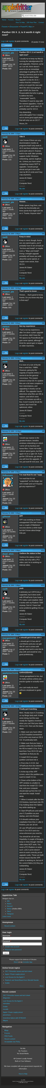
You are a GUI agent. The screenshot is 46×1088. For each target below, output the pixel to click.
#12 (42, 585)
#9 (43, 472)
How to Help (23, 1074)
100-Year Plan (32, 22)
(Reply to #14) (27, 706)
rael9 (4, 137)
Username (7, 935)
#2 (43, 134)
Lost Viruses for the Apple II (14, 977)
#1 (43, 49)
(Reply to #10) (27, 550)
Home (4, 20)
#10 (42, 513)
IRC (8, 901)
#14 (42, 670)
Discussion (14, 27)
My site (22, 189)
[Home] (17, 11)
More (41, 986)
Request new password (13, 950)
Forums (11, 20)
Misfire (9, 909)
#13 (42, 635)
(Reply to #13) (27, 670)
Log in (3, 41)
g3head (6, 516)
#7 (43, 358)
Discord (9, 906)
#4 (43, 234)
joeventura (6, 1015)
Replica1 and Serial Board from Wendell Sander (22, 980)
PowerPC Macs (26, 27)
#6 (43, 323)
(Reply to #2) (26, 199)
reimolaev (6, 1003)
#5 (43, 288)
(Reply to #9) (26, 513)
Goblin (7, 983)
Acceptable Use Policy (12, 1042)
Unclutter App (27, 962)
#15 (42, 706)
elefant (5, 327)
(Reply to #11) (26, 585)
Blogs (6, 1030)
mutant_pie (8, 53)
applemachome (10, 435)
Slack (9, 911)
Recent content (9, 926)
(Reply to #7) (27, 431)
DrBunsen (7, 475)
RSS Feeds (8, 1036)
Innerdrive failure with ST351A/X (14, 1018)
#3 (43, 199)
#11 (42, 550)
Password (7, 941)
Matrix (9, 903)
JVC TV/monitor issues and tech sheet (18, 971)
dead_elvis (8, 554)
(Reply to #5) (26, 323)
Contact (41, 22)
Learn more (7, 916)
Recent (18, 20)
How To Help (20, 22)
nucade (5, 1009)
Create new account (12, 947)
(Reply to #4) (27, 288)
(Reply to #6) (26, 358)
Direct (16, 962)
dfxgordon (6, 998)
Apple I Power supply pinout (15, 974)
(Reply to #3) (26, 234)
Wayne (5, 1020)
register (11, 41)
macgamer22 (9, 638)
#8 (43, 431)
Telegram (10, 914)
